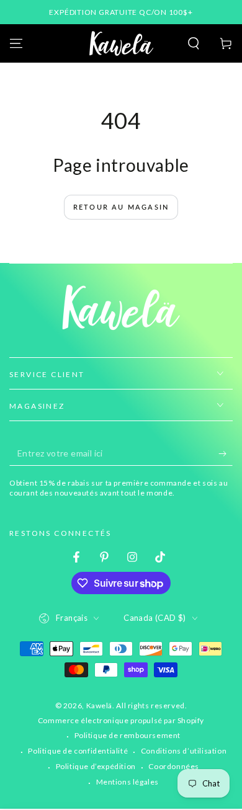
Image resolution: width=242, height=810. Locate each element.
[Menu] (16, 43)
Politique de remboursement (127, 735)
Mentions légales (127, 781)
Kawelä (99, 705)
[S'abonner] (225, 453)
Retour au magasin (121, 207)
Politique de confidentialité (78, 750)
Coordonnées (173, 766)
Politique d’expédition (96, 766)
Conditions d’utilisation (183, 750)
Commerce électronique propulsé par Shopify (121, 720)
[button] (193, 43)
